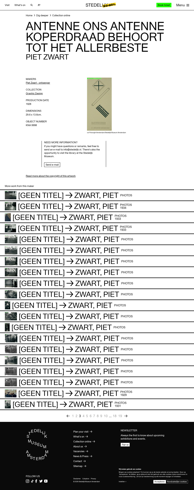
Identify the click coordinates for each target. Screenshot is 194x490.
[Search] (31, 5)
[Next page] (125, 416)
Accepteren (159, 481)
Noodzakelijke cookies (177, 481)
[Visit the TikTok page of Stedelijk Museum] (32, 481)
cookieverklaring (129, 476)
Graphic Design (34, 93)
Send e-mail (52, 164)
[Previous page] (68, 416)
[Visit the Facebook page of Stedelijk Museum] (36, 481)
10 (106, 416)
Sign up (125, 444)
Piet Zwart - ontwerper (38, 82)
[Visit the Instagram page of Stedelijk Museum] (27, 481)
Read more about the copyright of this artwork (51, 175)
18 (115, 416)
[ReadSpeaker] (38, 5)
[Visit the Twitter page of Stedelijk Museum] (41, 481)
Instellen (122, 481)
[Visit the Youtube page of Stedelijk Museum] (45, 481)
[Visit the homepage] (37, 459)
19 (120, 416)
